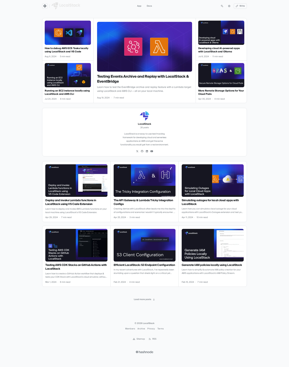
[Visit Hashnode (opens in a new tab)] (144, 352)
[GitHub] (142, 151)
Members (130, 329)
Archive (141, 329)
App (139, 6)
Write (242, 6)
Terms (160, 329)
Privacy (151, 329)
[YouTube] (151, 151)
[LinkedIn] (146, 151)
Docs (149, 6)
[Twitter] (137, 151)
